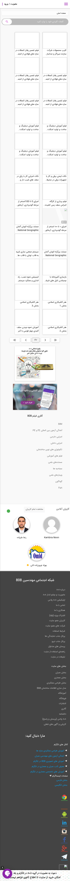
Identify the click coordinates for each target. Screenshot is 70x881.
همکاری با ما (59, 610)
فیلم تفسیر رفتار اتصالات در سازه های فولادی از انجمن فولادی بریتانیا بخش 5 (27, 52)
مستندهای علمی (55, 462)
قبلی (45, 340)
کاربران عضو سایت (57, 620)
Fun (60, 488)
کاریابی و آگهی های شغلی (55, 724)
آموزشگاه (62, 693)
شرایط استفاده (59, 631)
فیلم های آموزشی (54, 456)
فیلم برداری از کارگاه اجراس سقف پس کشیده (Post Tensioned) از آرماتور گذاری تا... (55, 203)
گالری (63, 709)
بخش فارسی (61, 780)
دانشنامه (62, 714)
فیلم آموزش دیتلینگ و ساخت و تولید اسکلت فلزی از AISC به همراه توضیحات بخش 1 (29, 153)
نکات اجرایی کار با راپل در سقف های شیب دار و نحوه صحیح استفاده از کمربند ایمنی (28, 178)
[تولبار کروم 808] (64, 798)
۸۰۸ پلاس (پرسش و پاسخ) (54, 719)
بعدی (26, 340)
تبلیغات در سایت (58, 657)
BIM (60, 424)
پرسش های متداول (56, 646)
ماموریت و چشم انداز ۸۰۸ (54, 595)
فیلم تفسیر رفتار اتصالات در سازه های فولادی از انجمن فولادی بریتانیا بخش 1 (27, 102)
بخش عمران (61, 672)
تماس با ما (60, 605)
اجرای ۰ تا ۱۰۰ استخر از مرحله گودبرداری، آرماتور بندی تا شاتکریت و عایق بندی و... (55, 228)
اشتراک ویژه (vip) (57, 615)
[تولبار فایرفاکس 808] (64, 807)
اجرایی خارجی (56, 437)
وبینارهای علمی (55, 475)
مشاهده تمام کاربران (34, 509)
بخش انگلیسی (61, 785)
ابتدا (55, 340)
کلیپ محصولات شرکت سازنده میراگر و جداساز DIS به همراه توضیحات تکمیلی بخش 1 (56, 52)
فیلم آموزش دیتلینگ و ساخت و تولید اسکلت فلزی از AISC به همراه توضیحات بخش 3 (29, 127)
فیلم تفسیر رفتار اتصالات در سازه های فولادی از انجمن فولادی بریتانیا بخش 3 (27, 77)
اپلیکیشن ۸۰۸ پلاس (56, 600)
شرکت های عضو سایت (55, 626)
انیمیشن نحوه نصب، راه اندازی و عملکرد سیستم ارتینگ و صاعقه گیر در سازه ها (28, 278)
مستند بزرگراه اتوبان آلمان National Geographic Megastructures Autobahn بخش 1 (55, 253)
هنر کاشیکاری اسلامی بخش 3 (29, 304)
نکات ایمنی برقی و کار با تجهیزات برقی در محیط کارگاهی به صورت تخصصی (54, 178)
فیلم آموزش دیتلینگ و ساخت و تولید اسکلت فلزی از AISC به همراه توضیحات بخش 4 (56, 127)
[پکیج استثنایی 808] (35, 380)
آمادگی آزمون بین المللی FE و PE (47, 430)
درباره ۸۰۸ (60, 590)
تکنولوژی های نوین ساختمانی (49, 449)
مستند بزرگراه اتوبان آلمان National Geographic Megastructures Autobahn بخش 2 (27, 228)
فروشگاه (62, 698)
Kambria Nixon (51, 537)
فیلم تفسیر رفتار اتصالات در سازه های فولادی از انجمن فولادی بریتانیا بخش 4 (54, 77)
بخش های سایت (58, 666)
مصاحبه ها (57, 469)
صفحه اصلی (61, 13)
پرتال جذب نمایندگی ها (55, 636)
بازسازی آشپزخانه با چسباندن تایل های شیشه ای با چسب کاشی (55, 278)
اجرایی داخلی (56, 443)
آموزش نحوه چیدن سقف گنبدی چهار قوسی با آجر (28, 329)
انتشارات (62, 703)
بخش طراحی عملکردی (56, 683)
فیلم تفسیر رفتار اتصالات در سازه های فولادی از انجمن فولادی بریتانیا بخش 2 (54, 102)
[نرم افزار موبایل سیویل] (64, 815)
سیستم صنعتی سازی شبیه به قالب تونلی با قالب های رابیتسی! (27, 253)
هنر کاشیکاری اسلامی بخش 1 (57, 304)
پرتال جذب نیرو (58, 641)
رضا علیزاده (21, 537)
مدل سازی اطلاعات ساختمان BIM (51, 688)
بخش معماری (60, 678)
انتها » (14, 340)
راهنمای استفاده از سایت (54, 652)
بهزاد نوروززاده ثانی (38, 565)
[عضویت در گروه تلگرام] (64, 858)
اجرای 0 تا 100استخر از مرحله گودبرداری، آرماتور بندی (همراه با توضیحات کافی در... (28, 203)
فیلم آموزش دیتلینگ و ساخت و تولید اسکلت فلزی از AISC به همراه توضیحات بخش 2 (56, 153)
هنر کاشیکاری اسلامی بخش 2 (57, 329)
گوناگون (58, 481)
